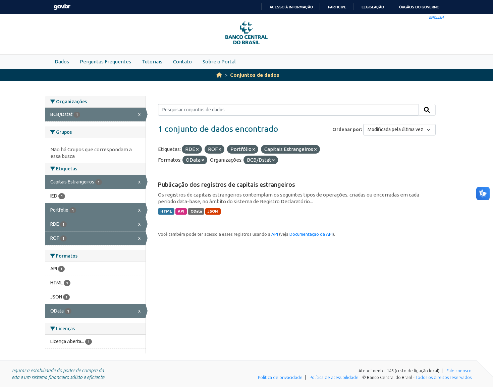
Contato (182, 61)
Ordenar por (346, 129)
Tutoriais (152, 61)
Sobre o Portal (219, 61)
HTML (166, 211)
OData (196, 211)
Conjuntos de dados (254, 75)
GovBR (62, 7)
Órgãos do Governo (419, 7)
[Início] (219, 75)
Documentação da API (311, 234)
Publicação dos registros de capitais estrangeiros (226, 184)
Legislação (373, 7)
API (181, 211)
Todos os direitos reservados (444, 377)
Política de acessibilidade (334, 377)
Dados (62, 61)
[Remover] (197, 150)
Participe (337, 7)
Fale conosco (459, 370)
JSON (213, 211)
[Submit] (427, 110)
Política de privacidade (280, 377)
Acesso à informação (291, 7)
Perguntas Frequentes (105, 61)
